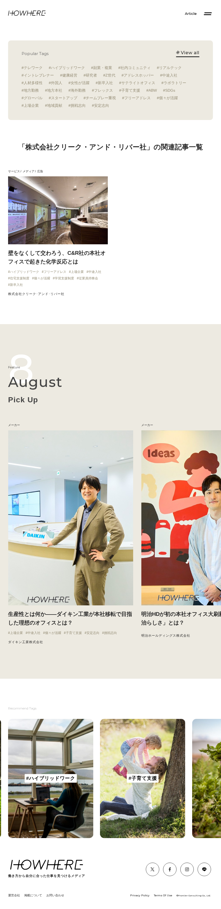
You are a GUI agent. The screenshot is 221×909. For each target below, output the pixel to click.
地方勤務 (31, 90)
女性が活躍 (80, 83)
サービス (14, 171)
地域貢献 (54, 105)
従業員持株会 (88, 278)
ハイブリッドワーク (68, 68)
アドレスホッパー (139, 75)
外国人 (56, 83)
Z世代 (110, 75)
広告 (40, 171)
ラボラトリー (175, 83)
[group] (50, 778)
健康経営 (69, 75)
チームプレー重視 (101, 98)
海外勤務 (78, 90)
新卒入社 (105, 83)
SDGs (170, 90)
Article (191, 14)
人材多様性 (33, 83)
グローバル (33, 98)
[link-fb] (152, 869)
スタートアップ (64, 98)
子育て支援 (130, 90)
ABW (153, 90)
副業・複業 (102, 68)
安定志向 (101, 105)
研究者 (91, 75)
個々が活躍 (168, 98)
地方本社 (54, 90)
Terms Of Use (163, 895)
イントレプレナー (39, 75)
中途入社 (169, 75)
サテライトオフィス (138, 83)
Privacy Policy (140, 895)
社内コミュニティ (135, 68)
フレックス (103, 90)
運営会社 (14, 895)
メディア (28, 171)
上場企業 (31, 105)
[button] (8, 537)
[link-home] (27, 13)
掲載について (33, 895)
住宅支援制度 (19, 278)
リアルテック (170, 68)
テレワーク (33, 68)
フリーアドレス (137, 98)
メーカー (147, 425)
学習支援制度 (64, 278)
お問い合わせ (55, 895)
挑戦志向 (78, 105)
